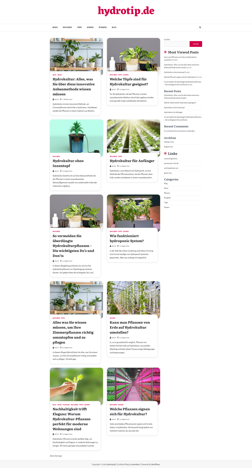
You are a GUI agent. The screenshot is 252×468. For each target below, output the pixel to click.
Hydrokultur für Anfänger (132, 160)
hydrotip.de (126, 11)
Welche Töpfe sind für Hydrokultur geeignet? (129, 81)
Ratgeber (67, 27)
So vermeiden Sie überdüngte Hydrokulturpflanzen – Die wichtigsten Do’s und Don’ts (73, 245)
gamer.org (168, 173)
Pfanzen (103, 27)
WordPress (155, 464)
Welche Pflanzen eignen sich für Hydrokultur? (130, 411)
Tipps (79, 27)
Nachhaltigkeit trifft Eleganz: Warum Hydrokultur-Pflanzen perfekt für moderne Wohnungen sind (72, 418)
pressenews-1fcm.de (171, 163)
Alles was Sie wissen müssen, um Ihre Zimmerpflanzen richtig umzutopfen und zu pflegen (73, 332)
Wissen (90, 27)
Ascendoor (135, 464)
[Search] (200, 27)
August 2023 (168, 147)
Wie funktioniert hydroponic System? (127, 238)
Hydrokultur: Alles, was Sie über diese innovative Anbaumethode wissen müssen (74, 86)
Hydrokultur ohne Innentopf (68, 163)
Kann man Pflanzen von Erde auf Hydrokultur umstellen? (130, 327)
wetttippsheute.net (171, 168)
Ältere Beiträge (56, 456)
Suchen (167, 39)
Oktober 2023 (169, 142)
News (55, 27)
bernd (57, 99)
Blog (114, 27)
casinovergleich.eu (170, 159)
